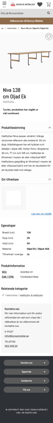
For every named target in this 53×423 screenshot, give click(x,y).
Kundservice (26, 380)
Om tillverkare (10, 179)
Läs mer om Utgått (41, 213)
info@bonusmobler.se (17, 335)
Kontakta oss (26, 362)
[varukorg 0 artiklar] (48, 4)
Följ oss (26, 389)
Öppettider (26, 371)
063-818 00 (11, 345)
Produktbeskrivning (13, 128)
